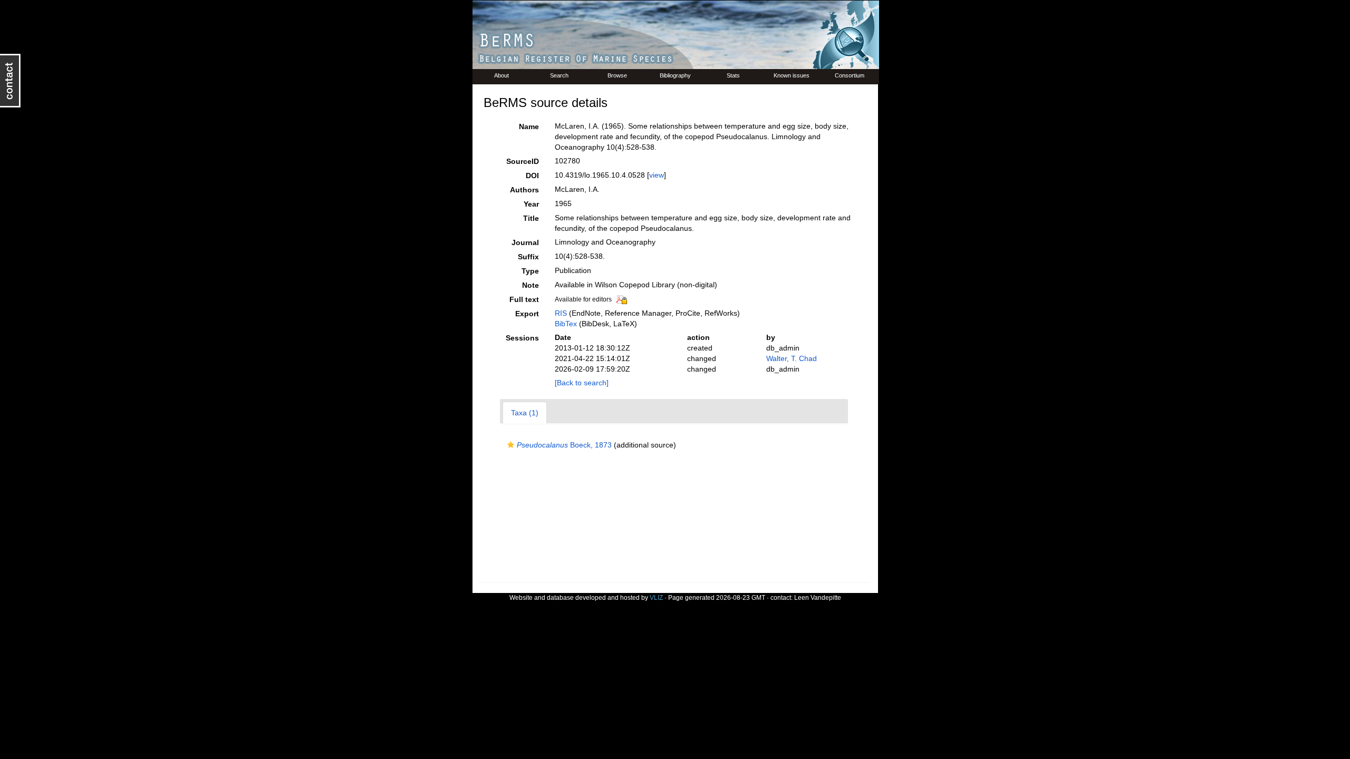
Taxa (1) (524, 412)
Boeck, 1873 (564, 445)
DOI (532, 175)
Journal (525, 242)
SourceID (522, 161)
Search (559, 75)
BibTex (566, 323)
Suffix (528, 256)
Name (529, 126)
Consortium (849, 75)
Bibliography (675, 75)
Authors (524, 190)
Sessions (522, 338)
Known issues (791, 75)
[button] (511, 445)
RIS (561, 313)
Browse (617, 75)
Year (531, 204)
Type (530, 271)
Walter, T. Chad (791, 358)
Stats (733, 75)
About (501, 75)
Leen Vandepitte (817, 597)
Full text (524, 299)
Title (531, 218)
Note (530, 285)
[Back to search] (582, 382)
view (656, 175)
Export (527, 313)
